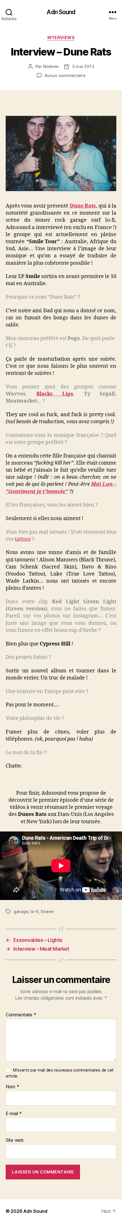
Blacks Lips (54, 394)
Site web (15, 1140)
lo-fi (34, 911)
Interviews (61, 37)
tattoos (23, 539)
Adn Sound (61, 12)
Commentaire (21, 1014)
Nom (12, 1086)
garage (21, 911)
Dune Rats (83, 206)
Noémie (50, 66)
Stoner (47, 911)
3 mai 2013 (83, 66)
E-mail (14, 1113)
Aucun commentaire (65, 75)
